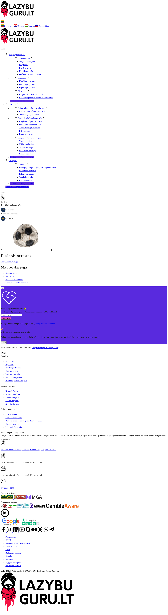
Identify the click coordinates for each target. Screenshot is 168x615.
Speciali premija (12, 424)
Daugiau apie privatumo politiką (45, 348)
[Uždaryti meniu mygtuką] (4, 49)
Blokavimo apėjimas (14, 377)
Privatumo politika (13, 566)
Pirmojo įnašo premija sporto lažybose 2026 (23, 421)
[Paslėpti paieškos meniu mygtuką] (2, 195)
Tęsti (3, 353)
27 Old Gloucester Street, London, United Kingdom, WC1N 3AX (28, 449)
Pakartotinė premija (13, 427)
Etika (7, 550)
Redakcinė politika (13, 553)
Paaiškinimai (10, 537)
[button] (84, 22)
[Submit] (3, 199)
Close (4, 342)
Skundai (8, 556)
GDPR (8, 540)
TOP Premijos (11, 414)
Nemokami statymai (13, 417)
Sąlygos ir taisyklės (13, 562)
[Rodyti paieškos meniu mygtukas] (2, 49)
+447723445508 (7, 488)
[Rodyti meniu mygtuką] (4, 192)
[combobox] (84, 200)
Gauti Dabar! (6, 318)
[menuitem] (7, 26)
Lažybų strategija (12, 374)
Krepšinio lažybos (12, 394)
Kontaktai (9, 361)
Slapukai (9, 559)
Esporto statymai (12, 404)
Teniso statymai (12, 401)
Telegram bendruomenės (45, 323)
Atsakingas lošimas (13, 368)
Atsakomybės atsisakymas (16, 380)
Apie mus (9, 364)
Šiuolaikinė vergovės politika (17, 543)
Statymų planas (11, 371)
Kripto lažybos (11, 391)
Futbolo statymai (12, 397)
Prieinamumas (11, 546)
